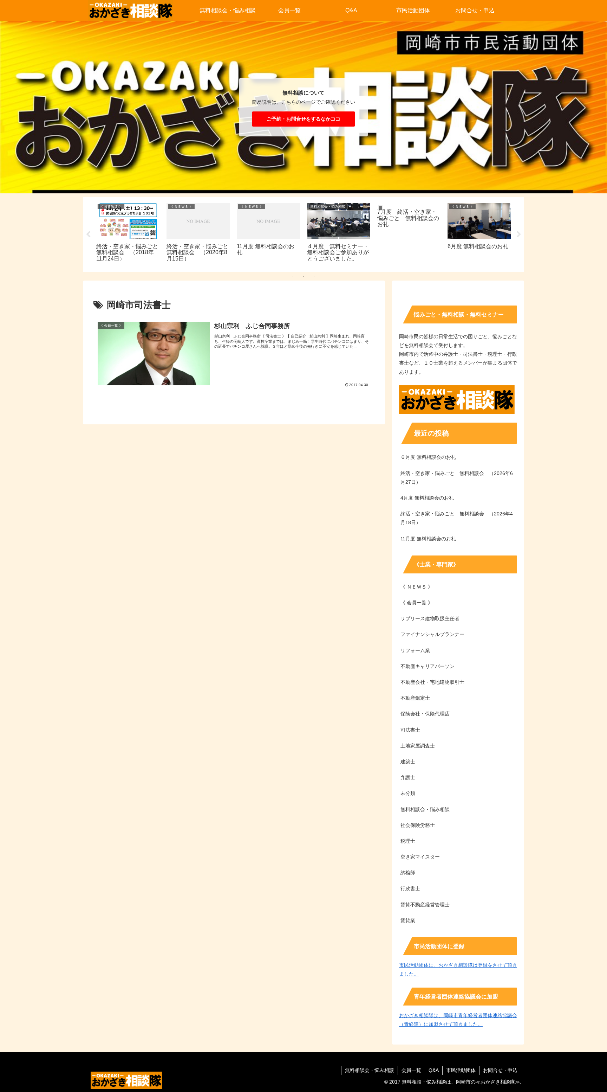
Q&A (434, 1070)
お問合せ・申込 (500, 1070)
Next (518, 234)
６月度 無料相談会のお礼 (428, 457)
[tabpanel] (128, 233)
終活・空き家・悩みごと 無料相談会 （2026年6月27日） (456, 477)
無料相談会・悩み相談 (369, 1070)
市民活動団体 (461, 1070)
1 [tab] (292, 276)
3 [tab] (314, 276)
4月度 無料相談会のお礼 (427, 498)
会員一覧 (411, 1070)
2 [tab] (303, 276)
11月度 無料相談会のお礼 (428, 538)
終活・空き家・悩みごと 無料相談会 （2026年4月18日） (456, 518)
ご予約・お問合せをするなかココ (303, 119)
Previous (88, 234)
